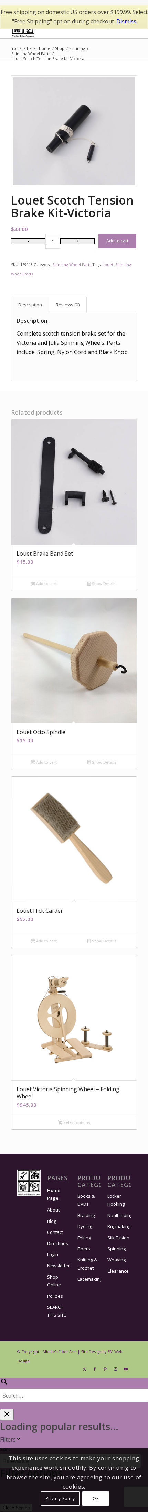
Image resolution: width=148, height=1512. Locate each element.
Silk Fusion (118, 1238)
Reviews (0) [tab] (68, 305)
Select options (76, 1122)
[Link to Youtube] (125, 1369)
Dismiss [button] (126, 21)
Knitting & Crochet (87, 1264)
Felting (84, 1238)
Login (52, 1254)
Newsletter (58, 1265)
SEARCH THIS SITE (56, 1311)
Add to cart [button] (46, 583)
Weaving (116, 1260)
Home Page (53, 1194)
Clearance (118, 1271)
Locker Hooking (116, 1200)
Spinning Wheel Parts (71, 264)
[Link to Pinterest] (105, 1369)
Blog (51, 1221)
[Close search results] (7, 1414)
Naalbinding (119, 1215)
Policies (55, 1296)
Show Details (103, 583)
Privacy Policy (60, 1498)
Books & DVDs (86, 1200)
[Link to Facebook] (94, 1369)
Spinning (116, 1249)
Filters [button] (8, 1439)
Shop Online (54, 1281)
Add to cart (117, 241)
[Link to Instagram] (115, 1369)
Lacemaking (89, 1279)
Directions (57, 1243)
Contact (55, 1232)
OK (96, 1498)
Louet (108, 264)
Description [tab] (30, 305)
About (53, 1210)
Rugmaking (118, 1226)
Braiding (86, 1215)
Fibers (83, 1249)
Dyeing (84, 1226)
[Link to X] (84, 1369)
